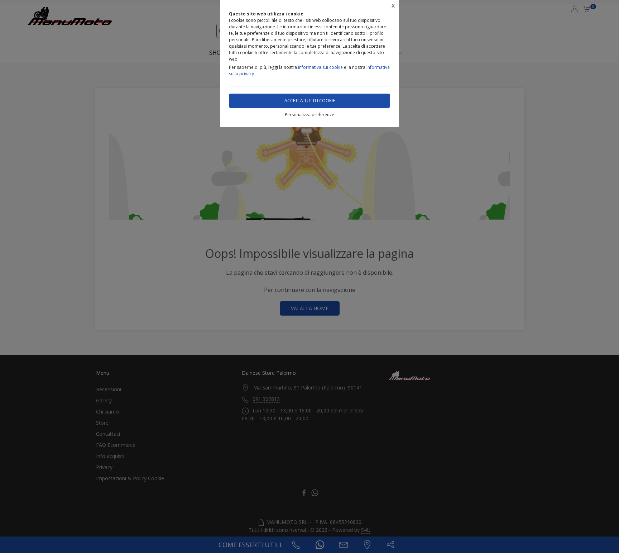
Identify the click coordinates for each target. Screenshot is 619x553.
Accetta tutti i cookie (309, 101)
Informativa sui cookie (320, 67)
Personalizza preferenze (309, 115)
